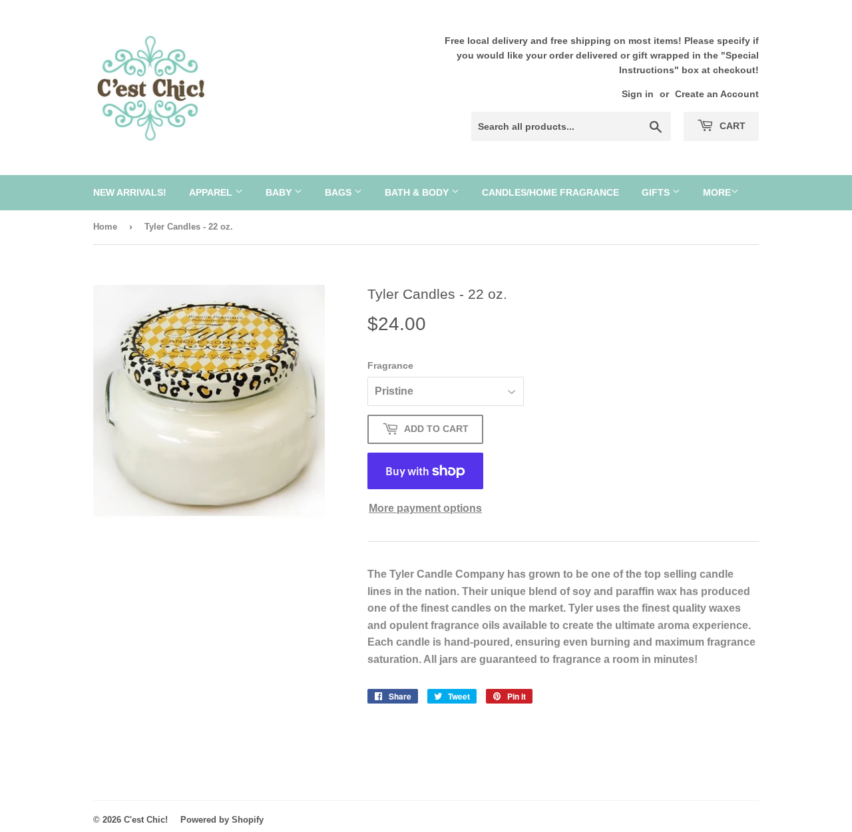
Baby (280, 192)
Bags (339, 192)
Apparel (212, 192)
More (717, 192)
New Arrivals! (129, 192)
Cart (731, 125)
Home (105, 227)
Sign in (638, 94)
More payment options (425, 508)
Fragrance (390, 365)
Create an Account (717, 94)
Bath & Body (418, 192)
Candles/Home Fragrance (550, 192)
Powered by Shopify (222, 820)
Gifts (657, 192)
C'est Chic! (146, 820)
